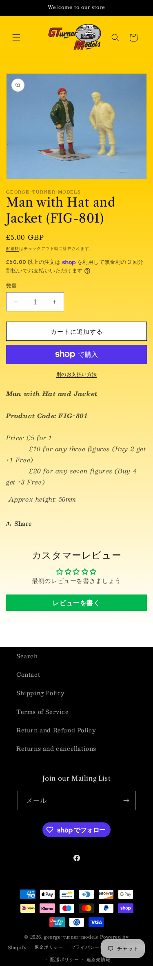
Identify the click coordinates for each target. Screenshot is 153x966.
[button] (16, 38)
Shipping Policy (40, 693)
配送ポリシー (64, 959)
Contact (28, 674)
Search (27, 656)
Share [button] (23, 523)
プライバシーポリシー (95, 947)
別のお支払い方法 (76, 374)
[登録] (126, 800)
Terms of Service (42, 711)
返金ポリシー (49, 947)
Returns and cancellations (56, 748)
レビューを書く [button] (76, 602)
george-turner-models (71, 937)
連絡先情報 (98, 959)
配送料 (12, 248)
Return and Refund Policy (56, 730)
